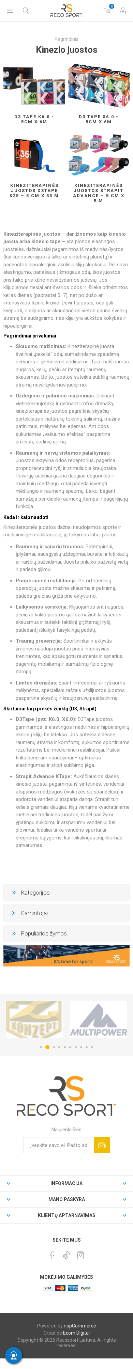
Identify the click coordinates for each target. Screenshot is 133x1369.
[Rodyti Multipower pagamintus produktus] (91, 1020)
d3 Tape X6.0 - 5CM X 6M (99, 119)
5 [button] (65, 1047)
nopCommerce (80, 1325)
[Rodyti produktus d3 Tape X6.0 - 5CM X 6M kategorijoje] (99, 86)
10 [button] (92, 1047)
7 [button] (76, 1047)
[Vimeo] (66, 1253)
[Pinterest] (52, 1255)
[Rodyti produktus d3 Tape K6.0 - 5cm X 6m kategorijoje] (34, 86)
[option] (91, 1020)
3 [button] (53, 1047)
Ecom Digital (76, 1333)
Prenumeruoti (102, 1145)
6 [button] (70, 1047)
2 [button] (46, 1047)
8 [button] (81, 1047)
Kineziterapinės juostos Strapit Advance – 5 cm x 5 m (98, 193)
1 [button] (41, 1047)
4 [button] (59, 1047)
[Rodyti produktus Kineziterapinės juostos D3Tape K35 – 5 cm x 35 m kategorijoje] (34, 154)
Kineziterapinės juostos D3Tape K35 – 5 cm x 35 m (34, 190)
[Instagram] (80, 1255)
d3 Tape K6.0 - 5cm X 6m (34, 119)
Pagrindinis (66, 39)
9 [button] (87, 1047)
